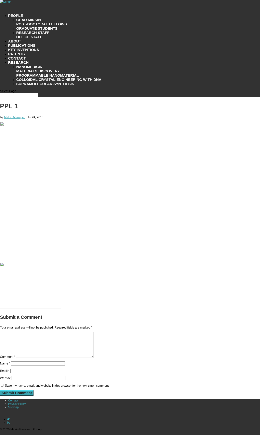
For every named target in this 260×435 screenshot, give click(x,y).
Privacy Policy (17, 403)
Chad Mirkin (28, 20)
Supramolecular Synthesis (45, 84)
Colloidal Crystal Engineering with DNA (58, 80)
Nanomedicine (30, 67)
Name (5, 363)
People (15, 16)
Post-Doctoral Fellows (41, 24)
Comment (7, 356)
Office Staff (29, 37)
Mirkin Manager (14, 117)
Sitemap (13, 407)
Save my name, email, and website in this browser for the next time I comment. (57, 385)
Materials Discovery (38, 71)
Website (5, 378)
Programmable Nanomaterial (47, 75)
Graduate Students (36, 28)
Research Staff (32, 33)
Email (5, 370)
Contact (13, 400)
